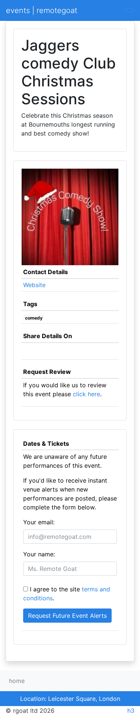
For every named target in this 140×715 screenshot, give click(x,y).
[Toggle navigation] (129, 10)
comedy (34, 318)
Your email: (39, 522)
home (17, 680)
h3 (130, 710)
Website (34, 285)
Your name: (39, 554)
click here (86, 394)
